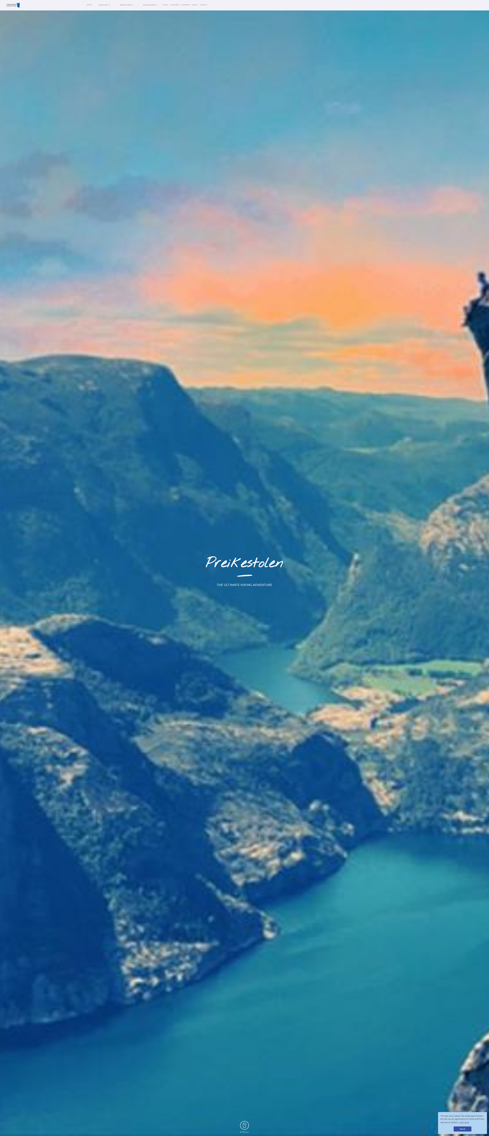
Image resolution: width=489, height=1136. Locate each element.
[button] (103, 5)
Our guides (174, 5)
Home (89, 5)
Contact (203, 5)
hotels (165, 5)
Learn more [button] (464, 1122)
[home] (46, 5)
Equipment (185, 5)
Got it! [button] (462, 1129)
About (195, 5)
